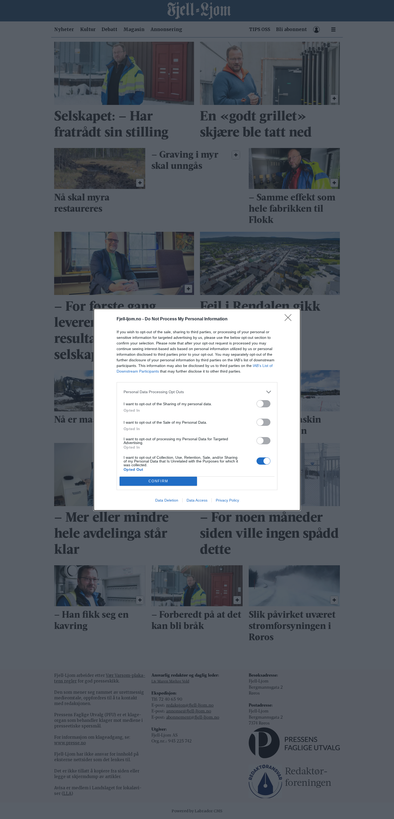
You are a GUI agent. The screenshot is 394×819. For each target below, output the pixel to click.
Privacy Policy (227, 500)
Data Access (197, 500)
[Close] (290, 319)
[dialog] (197, 409)
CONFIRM (158, 481)
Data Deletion (166, 500)
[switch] (263, 403)
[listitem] (197, 392)
